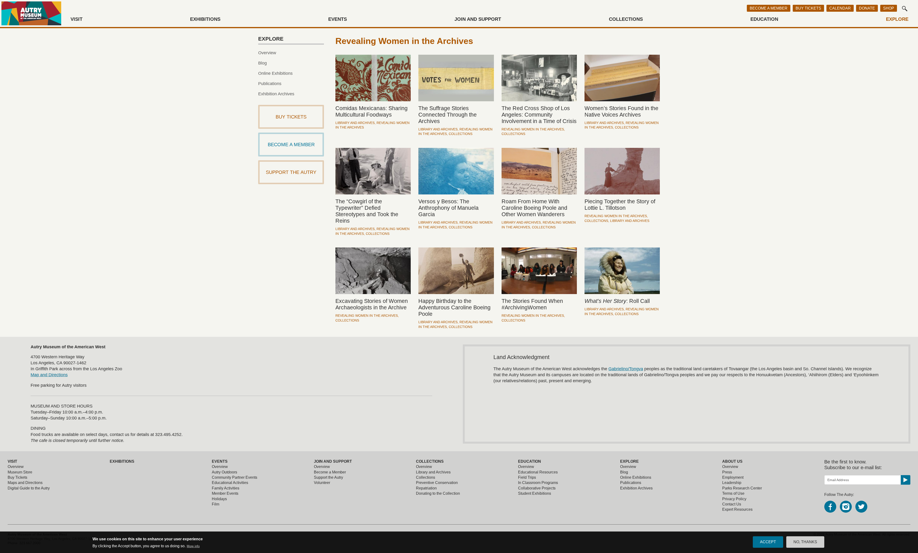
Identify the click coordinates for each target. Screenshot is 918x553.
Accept (768, 542)
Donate (867, 8)
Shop (888, 8)
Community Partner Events (234, 477)
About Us (732, 461)
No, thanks (805, 542)
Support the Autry (328, 477)
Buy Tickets (808, 8)
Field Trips (527, 477)
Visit (76, 19)
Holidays (219, 499)
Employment (732, 477)
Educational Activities (230, 483)
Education (764, 19)
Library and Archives (355, 123)
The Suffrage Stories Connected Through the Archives (447, 114)
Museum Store (20, 472)
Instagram (846, 507)
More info (193, 546)
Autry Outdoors (224, 472)
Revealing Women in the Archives (533, 129)
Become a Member (768, 8)
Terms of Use (733, 493)
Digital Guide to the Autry (29, 488)
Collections (626, 19)
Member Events (225, 493)
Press (727, 472)
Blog (262, 63)
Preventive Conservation (437, 483)
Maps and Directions (25, 483)
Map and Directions (49, 374)
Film (215, 504)
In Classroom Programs (538, 483)
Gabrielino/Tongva (625, 368)
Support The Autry (291, 172)
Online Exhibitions (275, 73)
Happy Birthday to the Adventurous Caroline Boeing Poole (454, 307)
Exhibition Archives (276, 93)
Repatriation (426, 488)
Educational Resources (538, 472)
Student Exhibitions (534, 493)
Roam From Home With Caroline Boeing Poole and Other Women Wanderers (534, 208)
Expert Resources (737, 509)
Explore (897, 19)
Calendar (840, 8)
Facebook (830, 507)
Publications (269, 83)
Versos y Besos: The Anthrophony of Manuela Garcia (448, 208)
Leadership (731, 483)
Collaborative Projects (537, 488)
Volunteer (322, 483)
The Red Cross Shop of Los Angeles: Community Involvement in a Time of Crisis (539, 114)
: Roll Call (617, 301)
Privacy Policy (734, 499)
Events (337, 19)
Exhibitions (205, 19)
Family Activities (225, 488)
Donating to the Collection (438, 493)
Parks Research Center (742, 488)
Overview (267, 52)
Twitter (861, 507)
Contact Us (731, 504)
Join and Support (477, 19)
